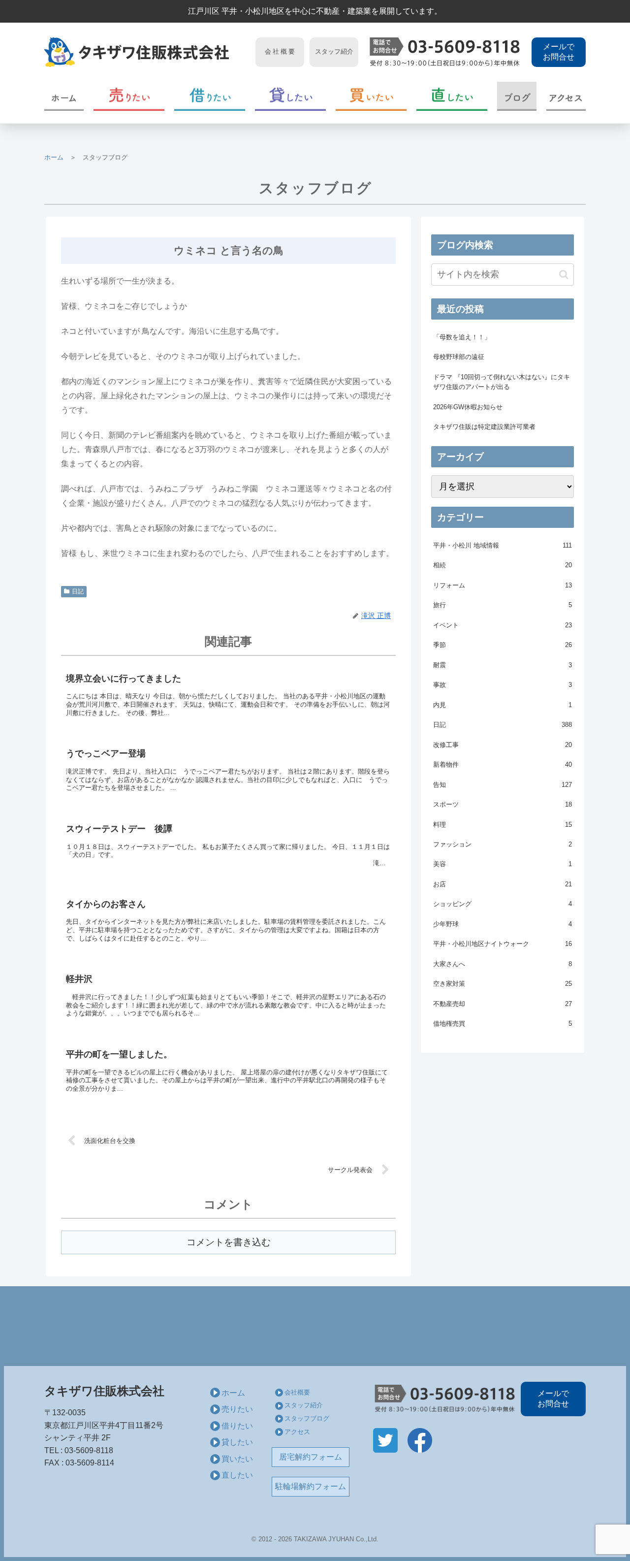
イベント (502, 625)
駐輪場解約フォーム (310, 1486)
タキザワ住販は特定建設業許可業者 (484, 426)
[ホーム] (64, 96)
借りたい (237, 1426)
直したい (237, 1475)
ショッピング (502, 904)
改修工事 (502, 744)
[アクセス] (566, 96)
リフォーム (502, 585)
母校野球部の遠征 (458, 356)
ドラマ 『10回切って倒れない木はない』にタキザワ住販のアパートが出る (501, 381)
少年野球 (502, 924)
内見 (502, 705)
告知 (502, 784)
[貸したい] (290, 96)
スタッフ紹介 (303, 1405)
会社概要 (297, 1392)
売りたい (237, 1409)
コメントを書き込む (229, 1242)
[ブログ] (516, 96)
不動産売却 (502, 1004)
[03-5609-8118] (445, 52)
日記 (78, 591)
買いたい (237, 1459)
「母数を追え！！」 (462, 337)
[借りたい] (209, 96)
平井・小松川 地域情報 (502, 545)
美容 (502, 864)
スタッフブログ (306, 1418)
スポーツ (502, 804)
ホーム (53, 157)
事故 (502, 684)
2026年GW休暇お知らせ (468, 407)
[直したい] (451, 96)
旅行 (502, 605)
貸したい (237, 1442)
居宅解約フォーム (310, 1457)
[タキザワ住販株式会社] (147, 52)
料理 (502, 824)
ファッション (502, 844)
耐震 (502, 665)
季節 (502, 645)
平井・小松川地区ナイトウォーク (502, 943)
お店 (502, 884)
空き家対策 (502, 983)
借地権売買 (502, 1023)
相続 (502, 565)
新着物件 (502, 764)
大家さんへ (502, 964)
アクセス (297, 1431)
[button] (563, 274)
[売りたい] (129, 96)
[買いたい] (371, 96)
